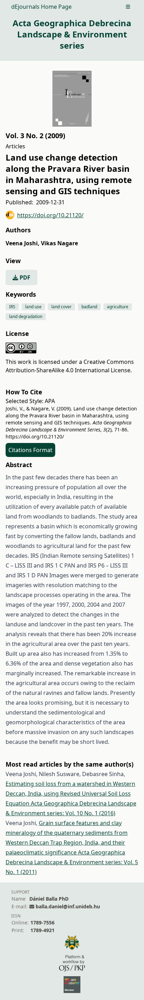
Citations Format (30, 450)
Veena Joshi (22, 243)
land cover (61, 307)
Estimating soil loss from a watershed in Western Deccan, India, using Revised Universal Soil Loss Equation (70, 793)
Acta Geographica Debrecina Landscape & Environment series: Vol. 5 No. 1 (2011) (72, 862)
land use (33, 307)
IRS (12, 307)
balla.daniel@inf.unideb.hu (68, 906)
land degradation (25, 316)
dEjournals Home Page (41, 6)
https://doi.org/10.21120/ (50, 215)
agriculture (117, 307)
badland (89, 307)
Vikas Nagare (59, 243)
